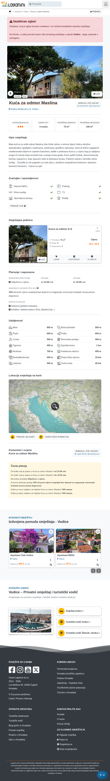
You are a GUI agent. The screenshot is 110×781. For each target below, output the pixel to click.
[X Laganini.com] (36, 670)
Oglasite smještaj (67, 735)
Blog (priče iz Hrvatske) (20, 725)
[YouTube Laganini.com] (28, 670)
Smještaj (17, 12)
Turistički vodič (16, 721)
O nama (61, 719)
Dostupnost (74, 259)
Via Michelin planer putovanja (71, 688)
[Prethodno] (14, 541)
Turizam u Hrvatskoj (66, 692)
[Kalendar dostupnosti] (51, 564)
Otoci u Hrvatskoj (17, 739)
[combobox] (45, 4)
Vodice (26, 12)
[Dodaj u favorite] (51, 531)
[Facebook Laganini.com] (12, 670)
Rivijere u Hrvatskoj (18, 735)
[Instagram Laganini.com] (20, 670)
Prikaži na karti (25, 437)
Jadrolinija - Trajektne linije (70, 683)
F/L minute (92, 259)
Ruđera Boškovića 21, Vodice (24, 109)
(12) (43, 260)
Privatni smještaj (16, 730)
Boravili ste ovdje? (89, 104)
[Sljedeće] (49, 541)
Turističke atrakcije (56, 437)
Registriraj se (65, 744)
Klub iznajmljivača (68, 749)
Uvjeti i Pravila (16, 698)
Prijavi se (63, 739)
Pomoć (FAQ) (63, 724)
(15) (98, 94)
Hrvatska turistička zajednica (70, 673)
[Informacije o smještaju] (51, 559)
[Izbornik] (106, 4)
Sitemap (28, 698)
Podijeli (96, 12)
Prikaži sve (17, 206)
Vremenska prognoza (67, 669)
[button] (55, 406)
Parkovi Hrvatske (65, 678)
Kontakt (60, 714)
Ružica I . (18, 92)
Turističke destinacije (19, 716)
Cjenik (56, 259)
